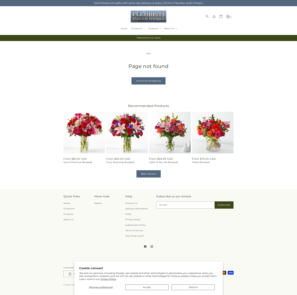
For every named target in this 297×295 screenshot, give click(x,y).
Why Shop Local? (134, 235)
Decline (193, 287)
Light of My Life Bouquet (163, 162)
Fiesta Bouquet (201, 162)
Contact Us (131, 203)
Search (98, 203)
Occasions (69, 208)
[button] (137, 28)
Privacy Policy (108, 279)
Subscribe (224, 204)
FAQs (128, 214)
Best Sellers (148, 173)
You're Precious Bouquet (77, 162)
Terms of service (134, 230)
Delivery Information (136, 208)
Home (66, 203)
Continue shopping (148, 80)
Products (68, 214)
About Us (68, 219)
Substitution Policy (135, 225)
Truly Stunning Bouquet (120, 162)
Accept (147, 287)
